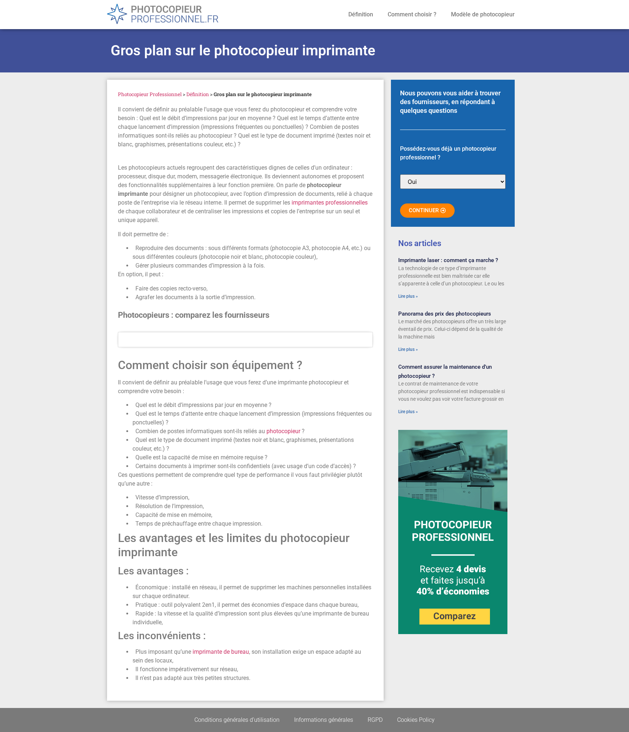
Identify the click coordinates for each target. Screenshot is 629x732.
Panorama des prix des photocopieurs (444, 313)
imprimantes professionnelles (330, 202)
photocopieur (284, 431)
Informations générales (323, 719)
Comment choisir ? (412, 14)
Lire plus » (408, 296)
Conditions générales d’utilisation (237, 719)
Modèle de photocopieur (483, 14)
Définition (360, 14)
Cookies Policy (416, 719)
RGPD (375, 719)
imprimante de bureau (221, 651)
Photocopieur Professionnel (150, 94)
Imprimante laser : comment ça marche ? (448, 260)
